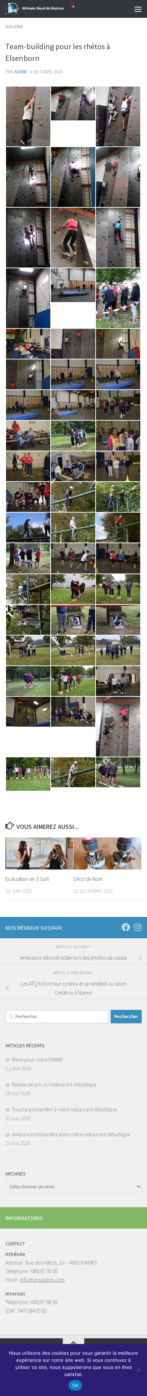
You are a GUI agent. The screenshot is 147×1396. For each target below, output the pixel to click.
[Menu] (138, 9)
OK (75, 1385)
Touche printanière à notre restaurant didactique (64, 1109)
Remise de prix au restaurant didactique (54, 1084)
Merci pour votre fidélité (37, 1059)
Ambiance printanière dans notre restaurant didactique (71, 1134)
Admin (20, 72)
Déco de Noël (88, 879)
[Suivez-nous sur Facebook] (126, 927)
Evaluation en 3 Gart (27, 879)
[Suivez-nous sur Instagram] (137, 927)
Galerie (14, 26)
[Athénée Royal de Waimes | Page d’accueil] (52, 9)
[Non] (138, 1370)
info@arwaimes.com (42, 1279)
